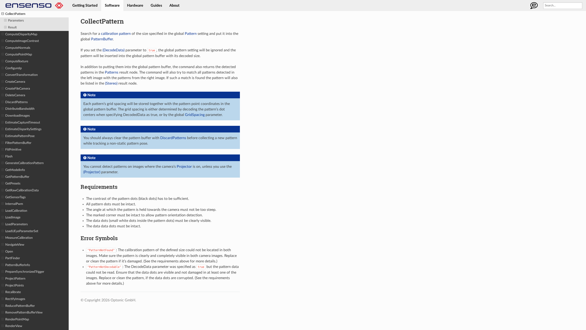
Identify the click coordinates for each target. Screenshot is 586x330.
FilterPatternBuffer (18, 143)
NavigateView (14, 244)
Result (12, 27)
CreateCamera (15, 81)
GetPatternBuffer (17, 177)
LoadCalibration (16, 210)
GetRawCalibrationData (22, 190)
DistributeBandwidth (20, 108)
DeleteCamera (15, 95)
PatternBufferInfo (17, 265)
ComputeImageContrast (22, 41)
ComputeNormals (17, 48)
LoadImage (12, 217)
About (174, 5)
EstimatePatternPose (20, 136)
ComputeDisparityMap (21, 34)
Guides (156, 5)
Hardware (135, 5)
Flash (9, 156)
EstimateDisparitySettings (23, 129)
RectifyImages (15, 299)
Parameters (16, 20)
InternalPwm (14, 204)
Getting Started (85, 5)
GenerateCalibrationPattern (24, 163)
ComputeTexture (16, 61)
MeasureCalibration (19, 237)
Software (112, 5)
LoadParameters (16, 224)
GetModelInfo (15, 170)
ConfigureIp (13, 68)
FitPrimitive (13, 149)
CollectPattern (15, 14)
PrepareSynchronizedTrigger (24, 271)
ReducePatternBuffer (20, 306)
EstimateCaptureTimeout (22, 122)
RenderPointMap (17, 319)
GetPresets (12, 183)
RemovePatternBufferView (24, 312)
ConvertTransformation (21, 75)
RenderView (13, 326)
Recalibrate (13, 292)
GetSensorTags (15, 197)
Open (9, 251)
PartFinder (12, 258)
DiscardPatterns (16, 102)
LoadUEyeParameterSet (21, 231)
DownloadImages (17, 115)
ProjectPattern (15, 278)
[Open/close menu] (2, 14)
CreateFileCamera (17, 88)
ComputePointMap (18, 54)
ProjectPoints (14, 285)
